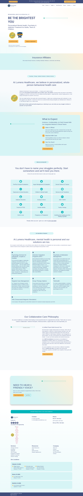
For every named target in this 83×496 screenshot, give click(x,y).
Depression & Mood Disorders (20, 192)
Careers (64, 5)
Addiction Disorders (21, 199)
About (43, 5)
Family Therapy (62, 207)
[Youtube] (17, 423)
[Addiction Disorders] (20, 197)
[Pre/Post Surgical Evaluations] (20, 181)
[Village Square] (12, 466)
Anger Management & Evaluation (41, 184)
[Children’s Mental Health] (41, 189)
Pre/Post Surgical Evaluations (20, 184)
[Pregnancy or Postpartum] (41, 212)
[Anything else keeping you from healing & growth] (62, 212)
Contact (74, 5)
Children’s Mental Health (41, 192)
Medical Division (40, 466)
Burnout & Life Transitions (62, 192)
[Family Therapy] (62, 204)
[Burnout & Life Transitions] (62, 189)
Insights (52, 5)
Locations (68, 5)
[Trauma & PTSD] (20, 204)
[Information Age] (25, 466)
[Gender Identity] (41, 204)
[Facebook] (11, 423)
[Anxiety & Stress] (41, 197)
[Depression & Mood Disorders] (20, 189)
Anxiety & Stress (41, 199)
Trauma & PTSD (20, 207)
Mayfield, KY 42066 (16, 483)
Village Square (17, 466)
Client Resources (59, 5)
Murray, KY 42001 (16, 474)
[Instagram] (13, 423)
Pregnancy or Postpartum (41, 215)
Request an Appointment (70, 1)
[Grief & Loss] (20, 212)
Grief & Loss (21, 215)
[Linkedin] (15, 423)
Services (46, 5)
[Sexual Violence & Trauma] (62, 181)
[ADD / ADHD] (62, 197)
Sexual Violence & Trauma (62, 184)
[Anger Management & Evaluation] (41, 181)
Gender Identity (41, 207)
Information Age (29, 466)
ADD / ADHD (62, 199)
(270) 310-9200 (52, 220)
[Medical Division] (36, 466)
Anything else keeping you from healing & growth (62, 215)
